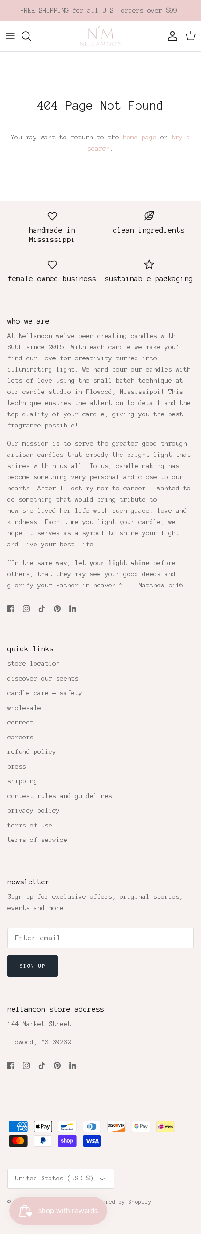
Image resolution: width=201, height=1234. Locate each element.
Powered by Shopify (122, 1202)
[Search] (31, 36)
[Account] (170, 36)
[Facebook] (10, 608)
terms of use (29, 825)
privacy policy (33, 810)
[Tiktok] (41, 608)
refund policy (31, 751)
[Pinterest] (57, 608)
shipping (22, 781)
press (16, 766)
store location (33, 663)
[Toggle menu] (10, 36)
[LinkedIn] (72, 608)
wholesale (24, 707)
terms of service (37, 839)
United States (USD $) (54, 1178)
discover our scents (43, 678)
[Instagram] (26, 608)
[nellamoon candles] (100, 36)
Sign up (33, 966)
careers (20, 737)
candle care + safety (44, 692)
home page (140, 137)
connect (20, 722)
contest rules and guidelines (59, 796)
